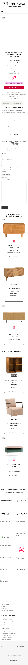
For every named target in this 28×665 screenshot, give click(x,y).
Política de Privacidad (7, 610)
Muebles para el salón (7, 631)
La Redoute (16, 98)
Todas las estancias (6, 639)
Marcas (3, 624)
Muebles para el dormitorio (8, 633)
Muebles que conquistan (7, 619)
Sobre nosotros (5, 604)
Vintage (17, 96)
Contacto (3, 606)
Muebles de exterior (6, 637)
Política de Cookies (6, 612)
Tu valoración (5, 179)
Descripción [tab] (6, 103)
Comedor (15, 92)
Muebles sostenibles (6, 621)
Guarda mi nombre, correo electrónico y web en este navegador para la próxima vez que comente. (13, 169)
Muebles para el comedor (8, 635)
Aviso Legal (4, 608)
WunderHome (14, 3)
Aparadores (19, 94)
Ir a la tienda (13, 87)
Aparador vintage (11, 94)
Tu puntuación (5, 174)
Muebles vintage (5, 623)
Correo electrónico (6, 159)
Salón (19, 92)
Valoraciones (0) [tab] (17, 103)
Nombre (4, 153)
